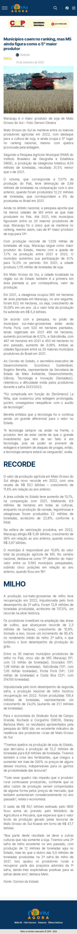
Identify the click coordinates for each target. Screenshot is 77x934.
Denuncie (42, 923)
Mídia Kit (18, 923)
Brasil (8, 58)
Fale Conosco (30, 923)
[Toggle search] (55, 8)
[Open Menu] (5, 8)
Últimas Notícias (55, 923)
